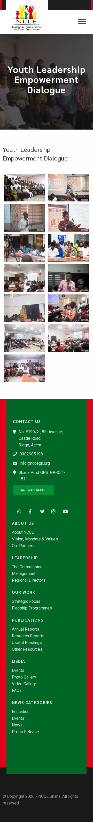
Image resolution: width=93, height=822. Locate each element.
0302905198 (31, 454)
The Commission (27, 567)
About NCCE (23, 532)
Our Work (23, 592)
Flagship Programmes (32, 608)
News (17, 725)
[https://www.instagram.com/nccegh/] (52, 511)
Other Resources (27, 649)
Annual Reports (25, 629)
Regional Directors (28, 580)
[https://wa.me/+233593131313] (18, 511)
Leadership (25, 558)
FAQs (17, 691)
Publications (27, 620)
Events (18, 670)
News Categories (32, 702)
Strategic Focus (26, 601)
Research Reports (28, 636)
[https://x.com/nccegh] (41, 511)
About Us (23, 523)
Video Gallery (24, 684)
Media (18, 661)
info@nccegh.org (35, 463)
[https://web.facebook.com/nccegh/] (29, 511)
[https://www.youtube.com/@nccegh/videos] (63, 511)
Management (23, 574)
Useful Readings (27, 643)
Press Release (25, 732)
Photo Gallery (24, 677)
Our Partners (23, 546)
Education (20, 712)
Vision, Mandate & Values (35, 539)
